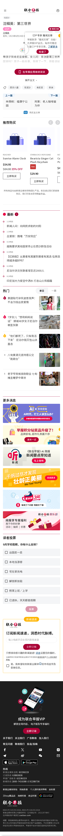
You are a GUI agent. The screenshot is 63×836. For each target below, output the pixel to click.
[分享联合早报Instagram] (58, 750)
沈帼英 (6, 32)
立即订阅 (31, 731)
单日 (41, 290)
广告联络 (32, 738)
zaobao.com (25, 815)
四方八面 (14, 87)
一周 (53, 290)
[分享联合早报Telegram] (4, 755)
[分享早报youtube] (40, 750)
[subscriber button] (58, 10)
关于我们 (8, 738)
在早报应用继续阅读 (34, 72)
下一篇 (54, 95)
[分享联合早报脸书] (4, 750)
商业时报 (32, 795)
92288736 (35, 781)
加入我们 (44, 738)
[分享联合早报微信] (40, 755)
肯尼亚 (40, 87)
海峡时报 (22, 795)
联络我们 (20, 744)
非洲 (51, 87)
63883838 (17, 775)
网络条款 (24, 789)
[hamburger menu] (5, 10)
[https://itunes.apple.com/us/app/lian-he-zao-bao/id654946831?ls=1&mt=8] (11, 762)
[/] (31, 10)
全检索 (52, 789)
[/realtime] (16, 214)
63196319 (24, 772)
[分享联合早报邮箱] (58, 755)
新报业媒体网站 (10, 789)
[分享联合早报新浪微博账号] (22, 755)
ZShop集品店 (9, 795)
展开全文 (30, 80)
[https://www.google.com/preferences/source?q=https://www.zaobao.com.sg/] (46, 795)
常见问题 (8, 744)
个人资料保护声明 (38, 789)
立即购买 (12, 176)
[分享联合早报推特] (22, 750)
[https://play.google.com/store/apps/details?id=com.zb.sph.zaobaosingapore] (29, 762)
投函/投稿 (32, 744)
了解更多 (53, 46)
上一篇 (9, 95)
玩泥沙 (27, 87)
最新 (10, 214)
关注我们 (20, 738)
